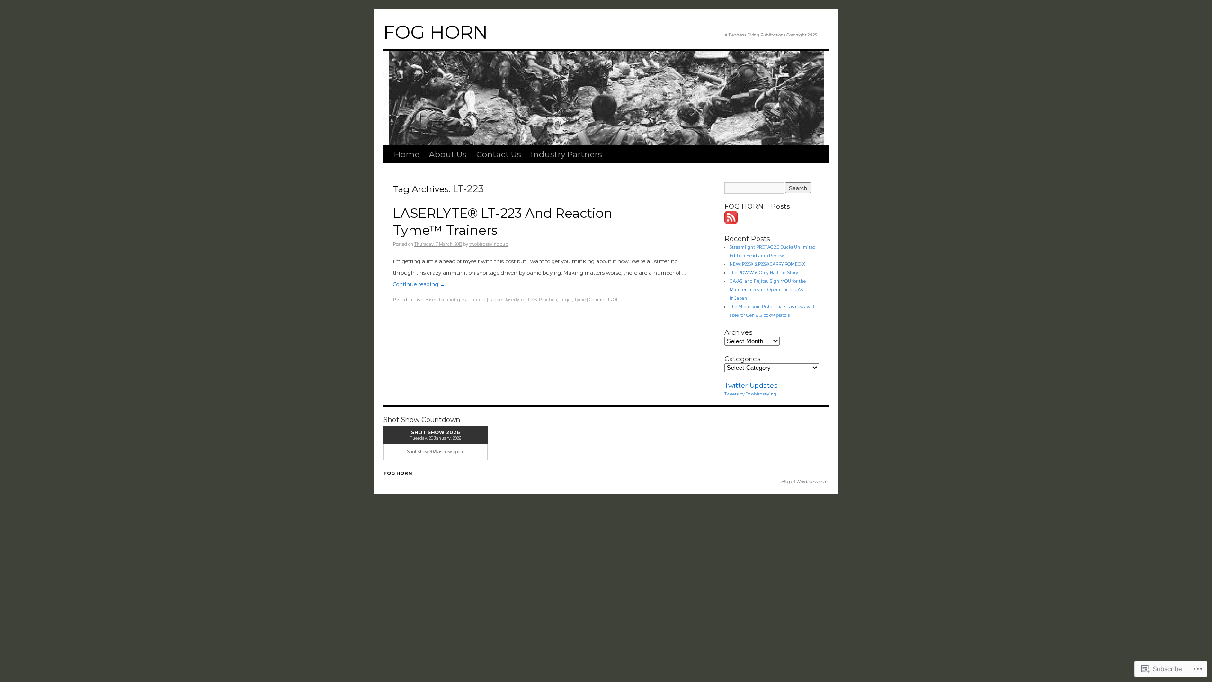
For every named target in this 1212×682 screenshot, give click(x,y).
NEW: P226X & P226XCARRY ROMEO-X (767, 264)
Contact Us (498, 154)
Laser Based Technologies (439, 299)
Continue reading (419, 284)
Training (477, 299)
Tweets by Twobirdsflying (750, 394)
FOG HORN (435, 32)
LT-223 (531, 299)
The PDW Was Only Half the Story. (764, 272)
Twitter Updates (750, 385)
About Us (448, 154)
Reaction (548, 299)
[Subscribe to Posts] (731, 221)
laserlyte (515, 299)
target (565, 299)
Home (406, 154)
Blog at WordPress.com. (805, 481)
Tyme (580, 299)
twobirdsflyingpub (488, 244)
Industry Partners (566, 154)
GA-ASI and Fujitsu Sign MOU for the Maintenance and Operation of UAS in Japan (768, 290)
